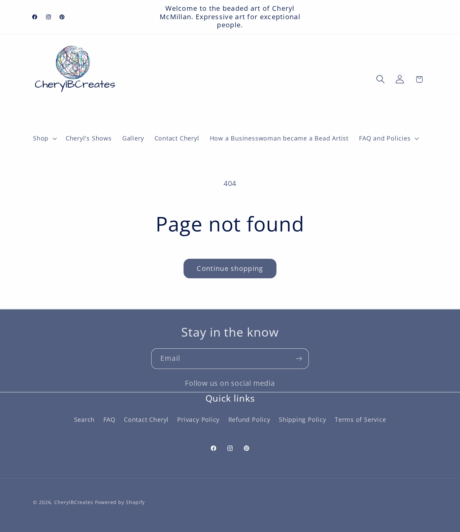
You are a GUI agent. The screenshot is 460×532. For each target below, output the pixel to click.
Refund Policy (249, 419)
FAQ (109, 419)
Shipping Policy (302, 419)
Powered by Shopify (120, 502)
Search (84, 419)
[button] (44, 138)
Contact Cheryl (146, 419)
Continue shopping (230, 268)
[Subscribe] (298, 358)
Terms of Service (360, 419)
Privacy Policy (198, 419)
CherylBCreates (73, 502)
